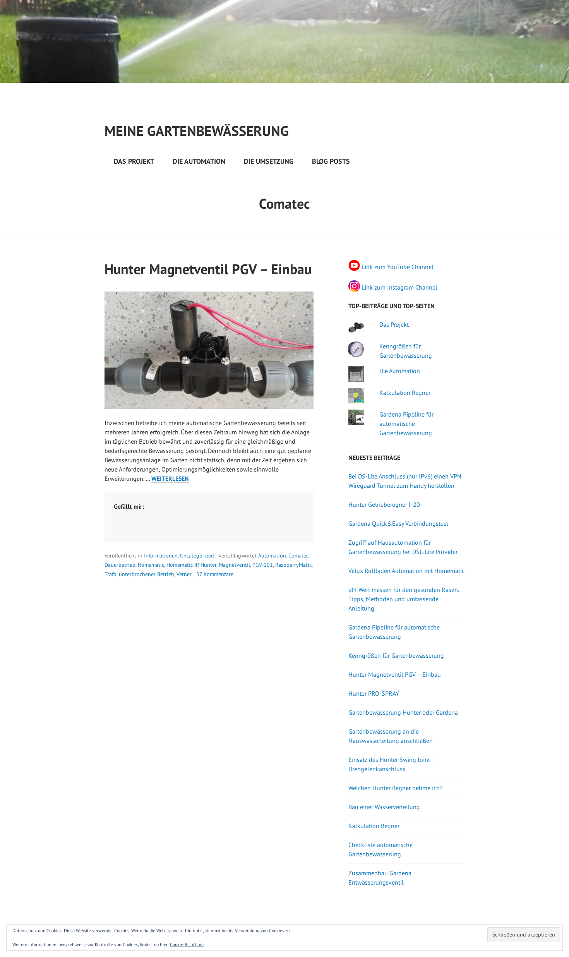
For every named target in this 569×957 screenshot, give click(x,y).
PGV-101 (262, 564)
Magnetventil (234, 564)
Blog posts (331, 161)
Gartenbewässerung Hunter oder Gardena (403, 712)
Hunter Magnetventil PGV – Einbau (208, 269)
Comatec (298, 555)
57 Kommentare (214, 574)
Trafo (111, 574)
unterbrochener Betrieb (146, 574)
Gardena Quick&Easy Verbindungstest (398, 523)
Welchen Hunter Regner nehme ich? (395, 788)
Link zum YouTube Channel (398, 266)
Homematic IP (182, 564)
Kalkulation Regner (404, 392)
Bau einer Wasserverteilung (384, 807)
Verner (184, 574)
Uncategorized (197, 555)
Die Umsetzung (268, 161)
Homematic (151, 564)
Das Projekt (134, 161)
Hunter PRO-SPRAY (373, 693)
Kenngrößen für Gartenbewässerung (396, 655)
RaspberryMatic (293, 564)
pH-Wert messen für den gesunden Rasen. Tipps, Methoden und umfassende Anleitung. (403, 599)
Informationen (161, 555)
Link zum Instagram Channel (399, 287)
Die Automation (199, 161)
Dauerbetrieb (120, 564)
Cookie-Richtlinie (187, 944)
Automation (272, 555)
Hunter (208, 564)
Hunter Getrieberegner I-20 (384, 504)
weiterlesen (170, 479)
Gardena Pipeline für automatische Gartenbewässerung (406, 423)
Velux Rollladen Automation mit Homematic (406, 571)
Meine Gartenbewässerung (197, 131)
